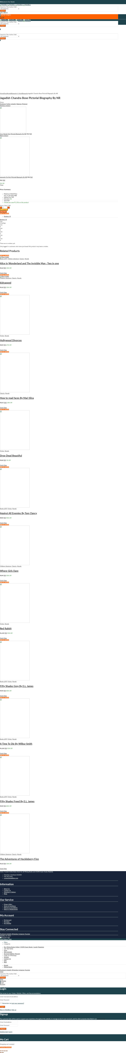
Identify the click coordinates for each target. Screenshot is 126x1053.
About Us (7, 889)
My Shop (6, 922)
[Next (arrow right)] (3, 1052)
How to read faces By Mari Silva (17, 398)
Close (10, 939)
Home (2, 93)
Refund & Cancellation (11, 908)
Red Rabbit (6, 628)
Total (5, 201)
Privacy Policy (8, 904)
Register (3, 1029)
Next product (4, 135)
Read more (3, 404)
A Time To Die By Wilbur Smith (16, 744)
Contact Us (7, 890)
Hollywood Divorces (11, 340)
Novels (9, 93)
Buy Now (3, 211)
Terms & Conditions (10, 906)
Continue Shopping (6, 1047)
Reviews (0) (7, 216)
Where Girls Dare (9, 571)
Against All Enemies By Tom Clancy (18, 513)
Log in (2, 1007)
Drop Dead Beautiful (11, 456)
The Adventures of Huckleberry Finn (19, 859)
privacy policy (101, 1019)
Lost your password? (18, 1003)
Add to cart (4, 209)
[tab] (61, 216)
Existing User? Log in (6, 1032)
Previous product (5, 105)
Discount (6, 199)
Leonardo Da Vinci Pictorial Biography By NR (13, 177)
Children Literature (13, 259)
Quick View (3, 273)
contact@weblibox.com (11, 878)
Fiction (2, 336)
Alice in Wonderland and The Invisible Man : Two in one (29, 263)
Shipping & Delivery (10, 892)
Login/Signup (4, 939)
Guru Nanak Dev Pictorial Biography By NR (13, 134)
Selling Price (7, 197)
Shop (5, 93)
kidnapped (5, 283)
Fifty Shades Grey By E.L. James (16, 686)
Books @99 (3, 259)
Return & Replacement (11, 909)
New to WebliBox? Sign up (8, 1010)
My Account (7, 920)
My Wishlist (7, 923)
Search (3, 10)
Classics (21, 259)
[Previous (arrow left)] (1, 1052)
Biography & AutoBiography (19, 93)
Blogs (5, 894)
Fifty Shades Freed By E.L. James (17, 801)
